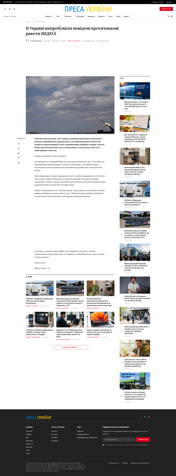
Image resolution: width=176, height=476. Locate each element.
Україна (48, 16)
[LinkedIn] (19, 153)
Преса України (52, 465)
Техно (110, 16)
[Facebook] (19, 144)
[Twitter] (19, 148)
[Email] (19, 162)
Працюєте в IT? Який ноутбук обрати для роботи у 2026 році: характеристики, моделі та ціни (69, 333)
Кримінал (91, 16)
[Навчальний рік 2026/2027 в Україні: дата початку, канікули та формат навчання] (135, 315)
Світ (57, 16)
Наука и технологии (33, 337)
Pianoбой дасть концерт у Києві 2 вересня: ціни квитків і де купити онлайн (137, 298)
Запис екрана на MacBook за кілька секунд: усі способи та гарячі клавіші (99, 332)
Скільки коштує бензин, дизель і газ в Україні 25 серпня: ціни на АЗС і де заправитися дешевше (134, 395)
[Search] (169, 16)
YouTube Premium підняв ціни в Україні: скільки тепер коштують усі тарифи (39, 332)
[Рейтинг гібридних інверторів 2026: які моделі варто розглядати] (40, 288)
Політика (67, 16)
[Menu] (172, 16)
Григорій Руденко (36, 41)
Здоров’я (101, 16)
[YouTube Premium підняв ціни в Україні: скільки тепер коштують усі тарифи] (40, 319)
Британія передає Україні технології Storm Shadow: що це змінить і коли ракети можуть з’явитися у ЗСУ (70, 302)
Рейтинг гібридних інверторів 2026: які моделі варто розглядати (39, 301)
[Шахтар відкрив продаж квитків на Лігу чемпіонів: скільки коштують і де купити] (135, 252)
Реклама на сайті (157, 2)
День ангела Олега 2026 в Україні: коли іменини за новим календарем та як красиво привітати (135, 362)
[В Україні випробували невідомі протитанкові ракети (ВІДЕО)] (70, 105)
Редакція (169, 2)
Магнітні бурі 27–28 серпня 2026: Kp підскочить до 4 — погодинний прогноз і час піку (136, 105)
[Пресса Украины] (88, 9)
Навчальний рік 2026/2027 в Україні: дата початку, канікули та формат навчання (136, 330)
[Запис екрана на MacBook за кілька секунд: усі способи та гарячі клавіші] (100, 319)
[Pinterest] (19, 158)
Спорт (118, 16)
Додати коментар (70, 347)
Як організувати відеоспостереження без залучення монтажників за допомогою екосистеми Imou (99, 302)
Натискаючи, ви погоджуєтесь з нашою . (126, 445)
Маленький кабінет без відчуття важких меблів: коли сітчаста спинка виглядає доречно (135, 170)
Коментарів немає (89, 41)
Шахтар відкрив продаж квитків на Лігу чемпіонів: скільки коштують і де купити (136, 267)
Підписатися (166, 9)
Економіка (80, 16)
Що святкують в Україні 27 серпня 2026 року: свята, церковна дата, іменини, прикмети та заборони (40, 2)
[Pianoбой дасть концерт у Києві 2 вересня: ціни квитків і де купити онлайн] (135, 285)
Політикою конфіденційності (140, 445)
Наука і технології (74, 41)
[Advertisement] (88, 58)
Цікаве (126, 16)
